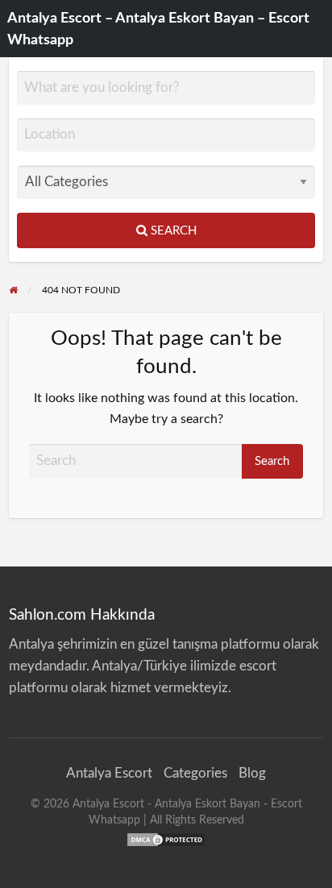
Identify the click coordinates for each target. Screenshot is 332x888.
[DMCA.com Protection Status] (166, 839)
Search (172, 231)
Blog (252, 773)
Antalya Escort (109, 773)
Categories (195, 773)
